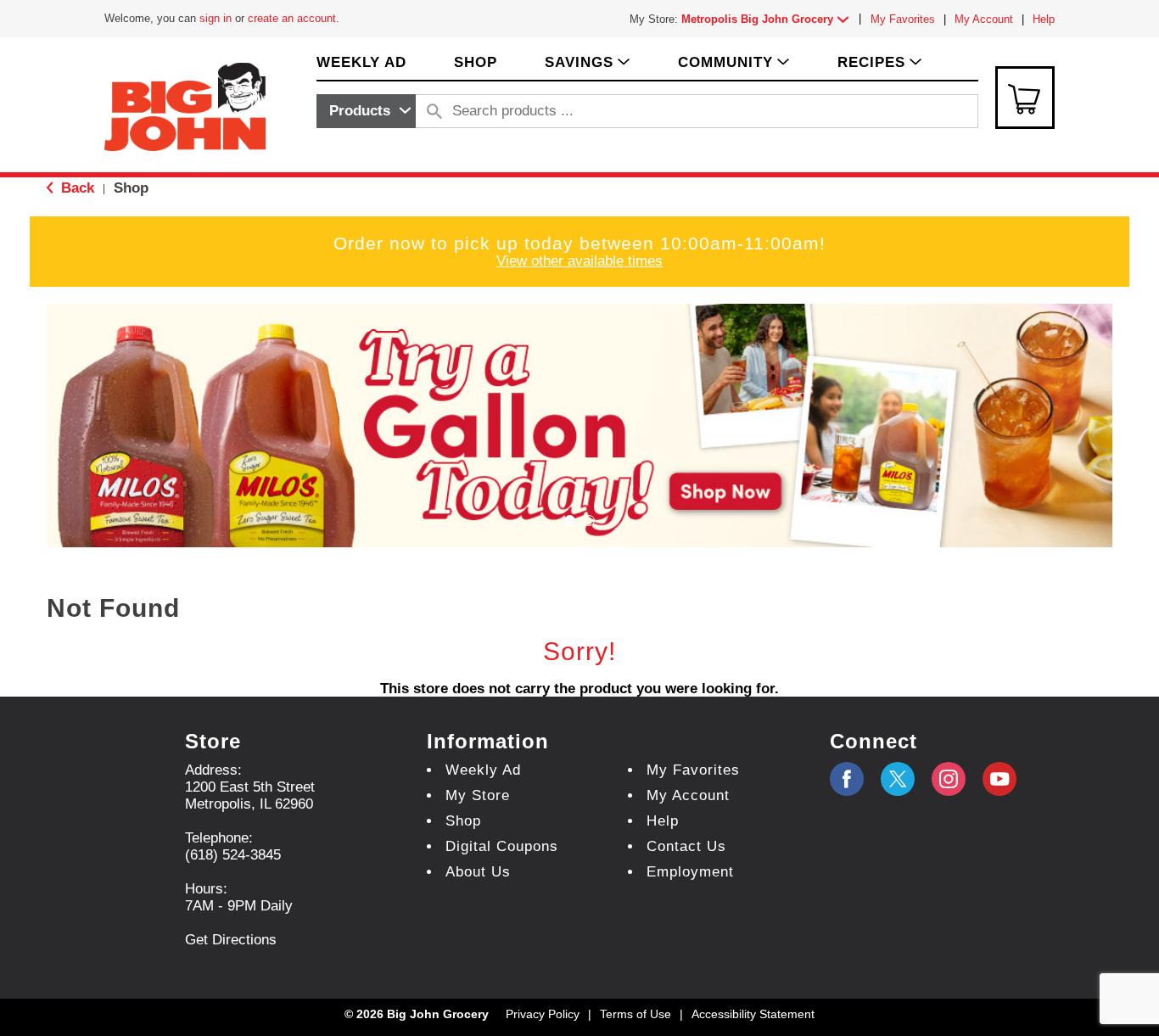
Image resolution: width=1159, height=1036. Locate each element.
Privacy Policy (543, 1014)
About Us (478, 872)
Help (1044, 19)
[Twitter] (898, 779)
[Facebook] (847, 779)
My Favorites (903, 19)
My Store (477, 795)
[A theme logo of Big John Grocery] (185, 106)
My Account (984, 19)
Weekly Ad (483, 770)
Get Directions (231, 940)
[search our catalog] (434, 111)
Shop (131, 188)
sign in (215, 18)
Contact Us (686, 846)
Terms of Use (635, 1014)
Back (75, 188)
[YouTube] (949, 779)
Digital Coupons (501, 846)
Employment (690, 872)
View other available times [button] (579, 261)
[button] (768, 19)
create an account (292, 18)
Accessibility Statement (753, 1014)
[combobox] (366, 111)
